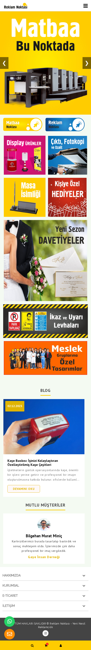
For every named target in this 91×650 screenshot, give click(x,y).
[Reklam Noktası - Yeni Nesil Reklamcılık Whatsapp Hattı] (9, 621)
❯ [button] (87, 63)
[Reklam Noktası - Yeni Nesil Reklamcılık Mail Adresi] (9, 634)
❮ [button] (4, 63)
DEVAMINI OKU (23, 489)
